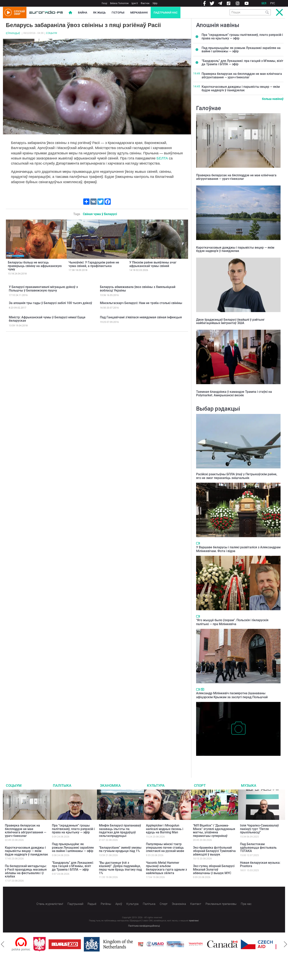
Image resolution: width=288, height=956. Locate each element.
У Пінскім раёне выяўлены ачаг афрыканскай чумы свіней (153, 264)
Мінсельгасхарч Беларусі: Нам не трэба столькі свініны (141, 303)
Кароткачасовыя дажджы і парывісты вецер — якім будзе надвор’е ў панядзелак (241, 88)
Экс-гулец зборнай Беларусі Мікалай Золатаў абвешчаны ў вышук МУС (214, 869)
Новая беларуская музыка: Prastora (260, 864)
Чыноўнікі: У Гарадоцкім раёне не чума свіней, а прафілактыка (94, 264)
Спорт (200, 785)
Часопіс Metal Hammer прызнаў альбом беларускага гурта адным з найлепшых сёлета (166, 868)
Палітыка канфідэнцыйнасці (144, 925)
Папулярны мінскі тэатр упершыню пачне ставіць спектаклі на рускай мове (165, 847)
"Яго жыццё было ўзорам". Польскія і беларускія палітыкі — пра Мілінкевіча (232, 622)
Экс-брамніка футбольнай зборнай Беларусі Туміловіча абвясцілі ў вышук (214, 851)
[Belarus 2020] (43, 944)
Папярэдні (2, 944)
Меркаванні (139, 12)
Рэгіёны (106, 904)
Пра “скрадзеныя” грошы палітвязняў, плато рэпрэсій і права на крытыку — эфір (242, 36)
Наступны (285, 944)
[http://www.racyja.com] (119, 944)
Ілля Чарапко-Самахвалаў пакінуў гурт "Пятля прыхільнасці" (259, 829)
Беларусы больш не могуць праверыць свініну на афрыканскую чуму (35, 266)
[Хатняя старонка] (46, 12)
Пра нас (246, 904)
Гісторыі (118, 12)
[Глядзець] (198, 543)
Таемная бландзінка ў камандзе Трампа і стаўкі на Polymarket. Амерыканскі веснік (234, 393)
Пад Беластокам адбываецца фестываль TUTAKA (258, 847)
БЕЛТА (162, 158)
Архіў (118, 904)
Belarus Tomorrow (119, 3)
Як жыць (99, 12)
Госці (104, 3)
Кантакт (195, 904)
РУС (272, 3)
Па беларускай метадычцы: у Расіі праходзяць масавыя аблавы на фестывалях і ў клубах (26, 871)
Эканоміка (110, 785)
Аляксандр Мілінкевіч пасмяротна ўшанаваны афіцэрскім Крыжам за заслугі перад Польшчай (232, 695)
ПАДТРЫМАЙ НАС (166, 12)
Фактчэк (145, 3)
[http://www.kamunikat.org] (153, 944)
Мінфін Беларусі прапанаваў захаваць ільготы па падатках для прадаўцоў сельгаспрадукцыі (120, 831)
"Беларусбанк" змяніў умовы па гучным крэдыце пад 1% (120, 849)
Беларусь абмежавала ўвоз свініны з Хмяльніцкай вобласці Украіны (137, 288)
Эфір (154, 3)
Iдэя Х (134, 3)
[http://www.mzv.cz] (174, 944)
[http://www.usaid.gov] (133, 944)
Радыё (92, 904)
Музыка (248, 785)
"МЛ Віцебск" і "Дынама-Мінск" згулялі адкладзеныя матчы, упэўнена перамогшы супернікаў (214, 831)
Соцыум (51, 33)
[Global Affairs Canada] (201, 944)
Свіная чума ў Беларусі (100, 214)
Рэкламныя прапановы (221, 904)
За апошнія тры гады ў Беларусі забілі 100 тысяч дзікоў (50, 303)
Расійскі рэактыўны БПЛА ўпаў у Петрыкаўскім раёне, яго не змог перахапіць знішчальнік (236, 476)
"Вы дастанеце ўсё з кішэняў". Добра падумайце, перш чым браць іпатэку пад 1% (120, 868)
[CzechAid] (235, 944)
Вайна (82, 12)
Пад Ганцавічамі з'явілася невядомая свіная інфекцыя (141, 317)
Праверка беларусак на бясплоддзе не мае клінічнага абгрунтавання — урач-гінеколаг (242, 75)
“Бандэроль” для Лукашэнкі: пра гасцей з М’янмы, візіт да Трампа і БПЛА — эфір (242, 62)
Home (70, 12)
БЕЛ (264, 3)
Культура (156, 785)
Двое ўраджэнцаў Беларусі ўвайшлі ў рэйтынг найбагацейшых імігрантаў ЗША (230, 321)
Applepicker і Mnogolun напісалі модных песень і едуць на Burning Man (164, 829)
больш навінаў (272, 99)
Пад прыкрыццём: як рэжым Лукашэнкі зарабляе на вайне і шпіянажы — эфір (241, 49)
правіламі (194, 920)
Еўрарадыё (13, 33)
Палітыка (62, 785)
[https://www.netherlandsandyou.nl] (87, 944)
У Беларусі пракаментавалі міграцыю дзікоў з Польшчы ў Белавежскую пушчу (43, 288)
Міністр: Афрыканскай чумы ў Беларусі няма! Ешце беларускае (47, 319)
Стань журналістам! (49, 904)
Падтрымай (75, 904)
